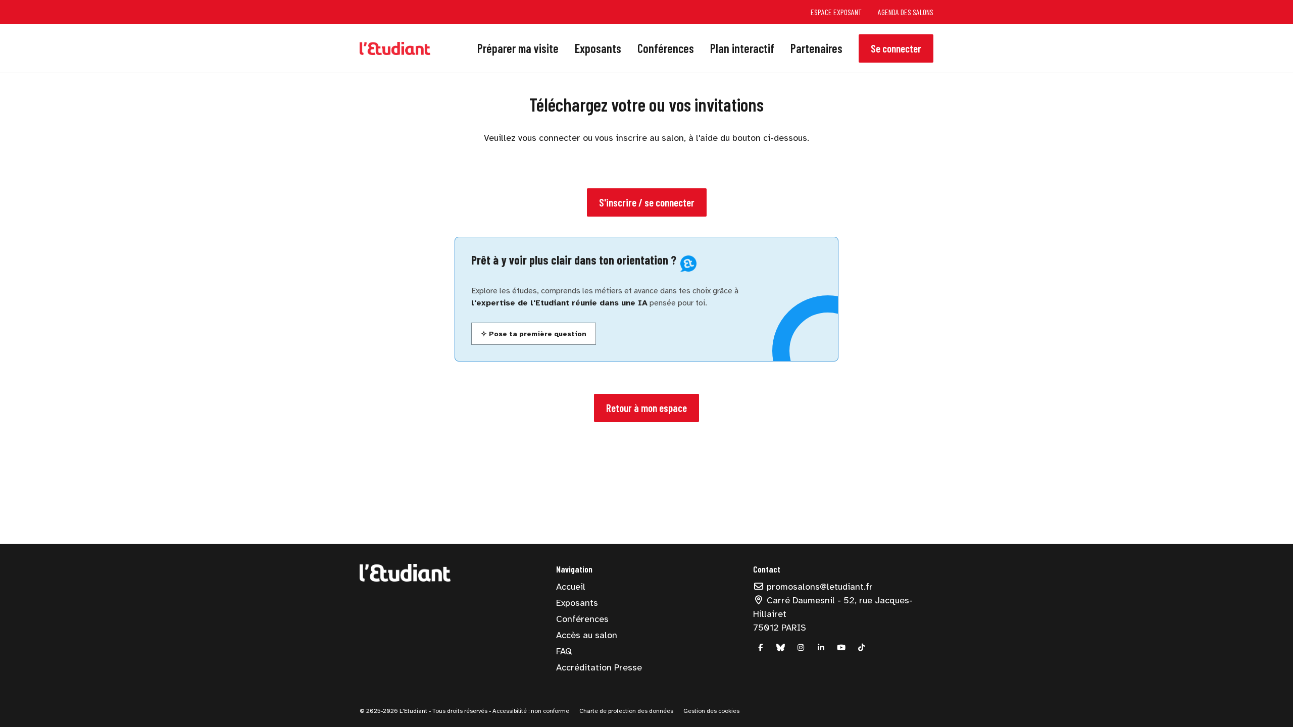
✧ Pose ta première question (533, 334)
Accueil (570, 586)
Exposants (598, 48)
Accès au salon (586, 635)
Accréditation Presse (599, 667)
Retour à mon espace (646, 407)
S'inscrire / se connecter (646, 202)
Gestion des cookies (711, 710)
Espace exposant (836, 12)
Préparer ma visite (518, 48)
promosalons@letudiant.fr (818, 586)
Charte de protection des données (626, 710)
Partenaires (816, 48)
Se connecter (896, 48)
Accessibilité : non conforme (530, 710)
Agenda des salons (905, 12)
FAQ (564, 651)
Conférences (665, 48)
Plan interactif (742, 48)
